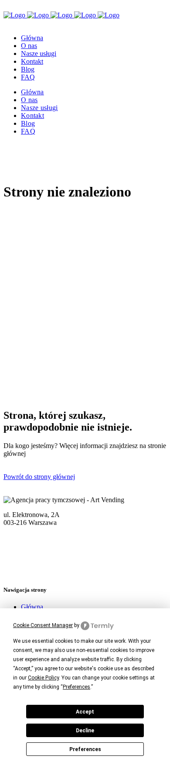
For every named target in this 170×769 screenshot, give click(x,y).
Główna (32, 606)
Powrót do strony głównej (39, 476)
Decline (85, 731)
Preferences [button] (76, 687)
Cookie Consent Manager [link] (43, 625)
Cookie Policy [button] (43, 678)
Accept (85, 712)
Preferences (85, 749)
